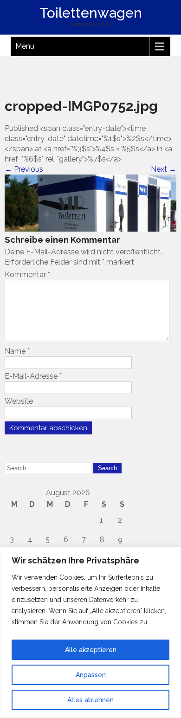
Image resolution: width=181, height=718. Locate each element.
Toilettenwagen (90, 13)
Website (19, 401)
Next (163, 169)
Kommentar (27, 274)
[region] (90, 632)
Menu (24, 46)
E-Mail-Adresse (33, 376)
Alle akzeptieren (90, 649)
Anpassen (91, 675)
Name (17, 351)
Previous (24, 169)
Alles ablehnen (90, 700)
